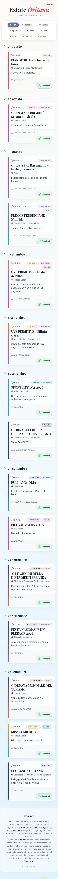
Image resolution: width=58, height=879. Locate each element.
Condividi (46, 86)
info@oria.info (28, 861)
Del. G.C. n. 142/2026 (28, 827)
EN (52, 4)
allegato (44, 827)
